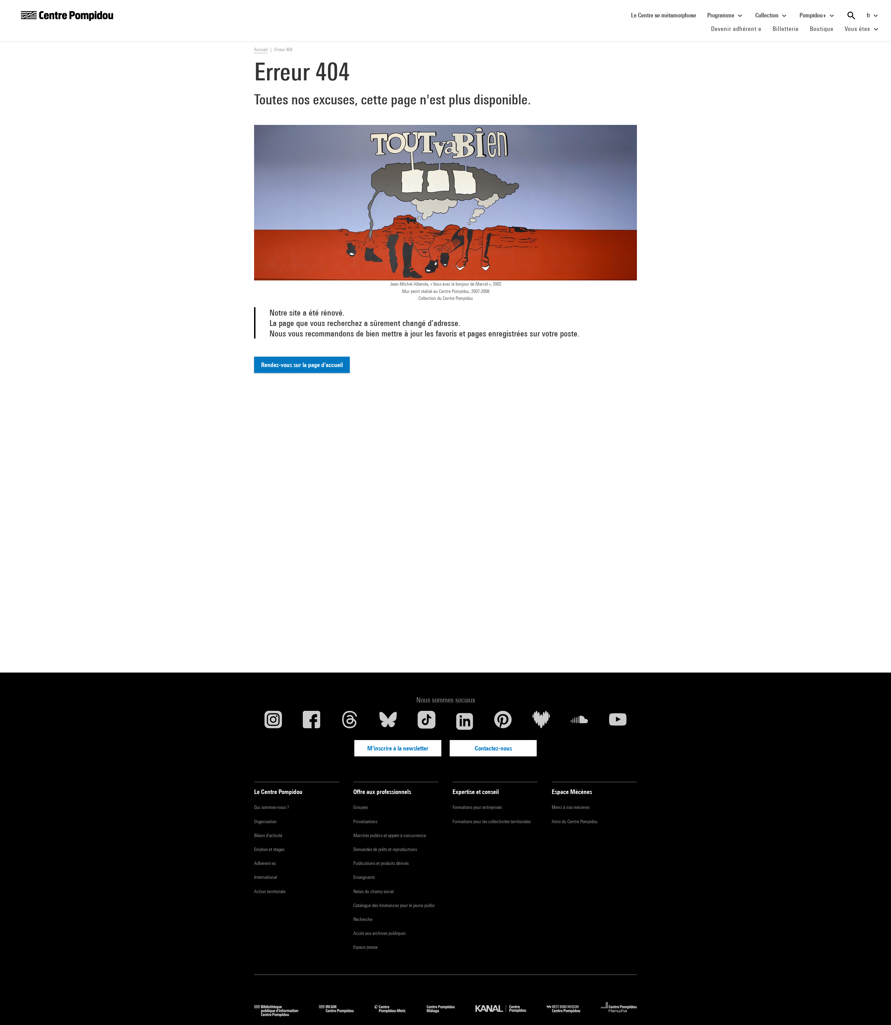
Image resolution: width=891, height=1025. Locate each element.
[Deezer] (541, 721)
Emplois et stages (269, 849)
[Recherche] (851, 16)
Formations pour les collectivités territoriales (491, 821)
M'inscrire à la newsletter (397, 748)
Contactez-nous (493, 748)
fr (869, 15)
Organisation (265, 821)
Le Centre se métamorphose (666, 15)
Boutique (824, 28)
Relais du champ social (373, 891)
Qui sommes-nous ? (271, 807)
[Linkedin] (465, 721)
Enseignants (364, 877)
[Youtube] (618, 721)
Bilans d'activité (268, 835)
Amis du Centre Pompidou (575, 821)
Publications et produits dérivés (381, 863)
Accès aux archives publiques (379, 933)
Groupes (360, 807)
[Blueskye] (388, 721)
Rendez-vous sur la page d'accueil (302, 364)
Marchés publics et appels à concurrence (389, 835)
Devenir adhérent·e (739, 28)
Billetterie (786, 28)
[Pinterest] (503, 721)
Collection (767, 15)
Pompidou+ (813, 15)
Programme (721, 15)
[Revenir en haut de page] (874, 1008)
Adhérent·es (265, 863)
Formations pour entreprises (477, 807)
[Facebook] (311, 721)
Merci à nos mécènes (571, 807)
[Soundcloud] (579, 721)
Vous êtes (858, 28)
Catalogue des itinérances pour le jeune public (394, 905)
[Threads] (350, 721)
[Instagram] (273, 721)
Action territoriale (269, 891)
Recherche (362, 919)
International (265, 877)
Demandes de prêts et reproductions (385, 849)
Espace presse (365, 947)
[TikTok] (426, 721)
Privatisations (365, 821)
